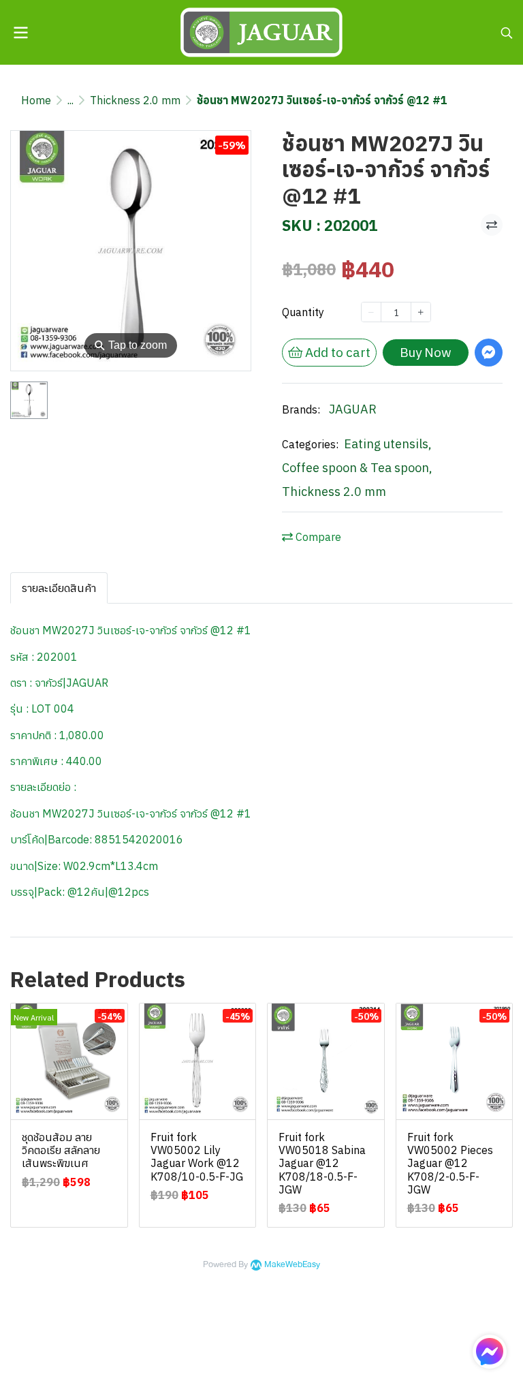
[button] (506, 32)
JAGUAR (353, 409)
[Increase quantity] (420, 312)
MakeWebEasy (292, 1265)
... (70, 100)
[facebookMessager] (489, 1351)
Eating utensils (388, 444)
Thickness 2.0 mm (135, 100)
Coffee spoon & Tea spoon (357, 468)
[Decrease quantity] (371, 312)
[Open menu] (20, 32)
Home (36, 100)
